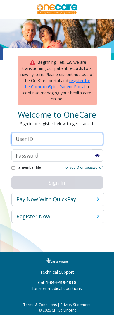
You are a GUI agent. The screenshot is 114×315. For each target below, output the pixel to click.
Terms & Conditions (40, 304)
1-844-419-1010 (61, 282)
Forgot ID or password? (83, 167)
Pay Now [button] (46, 199)
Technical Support (57, 272)
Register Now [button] (33, 216)
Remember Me (29, 168)
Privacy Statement (76, 304)
